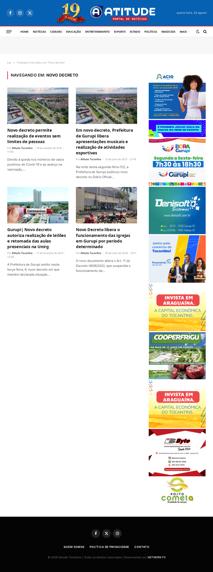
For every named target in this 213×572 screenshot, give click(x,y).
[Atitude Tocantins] (106, 13)
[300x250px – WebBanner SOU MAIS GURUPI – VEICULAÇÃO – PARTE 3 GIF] (177, 184)
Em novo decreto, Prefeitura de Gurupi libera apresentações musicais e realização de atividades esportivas (104, 141)
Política (150, 31)
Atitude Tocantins (22, 148)
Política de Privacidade (109, 546)
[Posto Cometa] (177, 502)
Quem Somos (74, 546)
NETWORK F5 (157, 557)
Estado (135, 31)
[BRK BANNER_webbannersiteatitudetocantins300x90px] (177, 136)
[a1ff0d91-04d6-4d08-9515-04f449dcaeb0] (177, 281)
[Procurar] (204, 31)
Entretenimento (97, 31)
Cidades (56, 31)
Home (24, 31)
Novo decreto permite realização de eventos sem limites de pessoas (34, 135)
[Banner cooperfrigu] (177, 378)
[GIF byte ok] (177, 475)
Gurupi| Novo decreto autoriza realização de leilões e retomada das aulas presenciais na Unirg (36, 238)
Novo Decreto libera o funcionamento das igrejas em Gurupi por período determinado (103, 238)
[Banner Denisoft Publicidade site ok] (177, 233)
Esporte (120, 31)
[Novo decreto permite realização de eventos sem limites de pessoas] (37, 106)
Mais (183, 31)
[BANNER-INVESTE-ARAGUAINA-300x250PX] (177, 330)
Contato (141, 546)
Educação (73, 31)
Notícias (39, 31)
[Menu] (9, 31)
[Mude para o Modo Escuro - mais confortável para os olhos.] (198, 31)
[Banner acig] (177, 118)
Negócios (168, 31)
